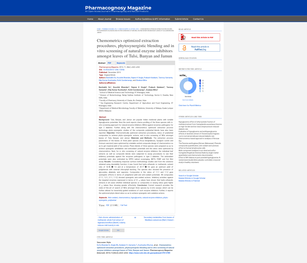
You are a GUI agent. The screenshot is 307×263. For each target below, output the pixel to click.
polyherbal (112, 200)
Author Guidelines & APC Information (152, 19)
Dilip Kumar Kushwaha (107, 80)
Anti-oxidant (113, 198)
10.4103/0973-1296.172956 (113, 70)
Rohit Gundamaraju (124, 80)
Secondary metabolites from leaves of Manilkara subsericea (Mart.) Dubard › (159, 218)
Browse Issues (123, 19)
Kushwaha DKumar (145, 245)
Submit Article (181, 19)
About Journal (104, 19)
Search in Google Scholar (189, 176)
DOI (118, 230)
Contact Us (198, 19)
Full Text (124, 205)
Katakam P (123, 245)
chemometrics (124, 198)
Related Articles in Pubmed (189, 181)
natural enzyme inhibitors (152, 198)
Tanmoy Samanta (165, 78)
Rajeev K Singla (137, 78)
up (135, 217)
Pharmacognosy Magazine (118, 8)
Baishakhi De (111, 78)
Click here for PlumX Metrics (190, 105)
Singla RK (114, 245)
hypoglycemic (136, 198)
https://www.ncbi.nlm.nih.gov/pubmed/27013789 (149, 253)
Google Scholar (104, 230)
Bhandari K (105, 245)
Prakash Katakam (151, 78)
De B (98, 245)
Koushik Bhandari (123, 78)
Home (90, 19)
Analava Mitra (141, 80)
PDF (107, 205)
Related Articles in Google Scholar (192, 178)
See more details (187, 100)
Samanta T (133, 245)
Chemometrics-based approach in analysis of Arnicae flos (199, 140)
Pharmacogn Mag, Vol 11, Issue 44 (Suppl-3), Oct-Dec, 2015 (120, 29)
